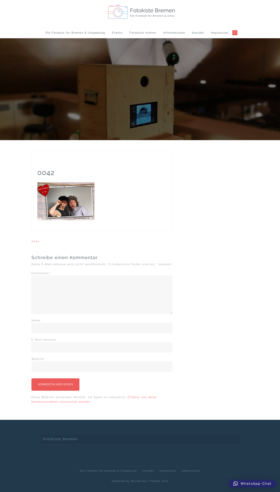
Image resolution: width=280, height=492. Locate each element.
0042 (35, 241)
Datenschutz (191, 470)
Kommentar (41, 273)
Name (37, 320)
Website (37, 358)
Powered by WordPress (129, 481)
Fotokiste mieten (143, 32)
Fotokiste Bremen (60, 439)
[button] (252, 483)
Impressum (219, 32)
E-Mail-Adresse (44, 339)
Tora (165, 481)
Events (117, 32)
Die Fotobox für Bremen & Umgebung (75, 32)
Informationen (174, 32)
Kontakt (198, 32)
